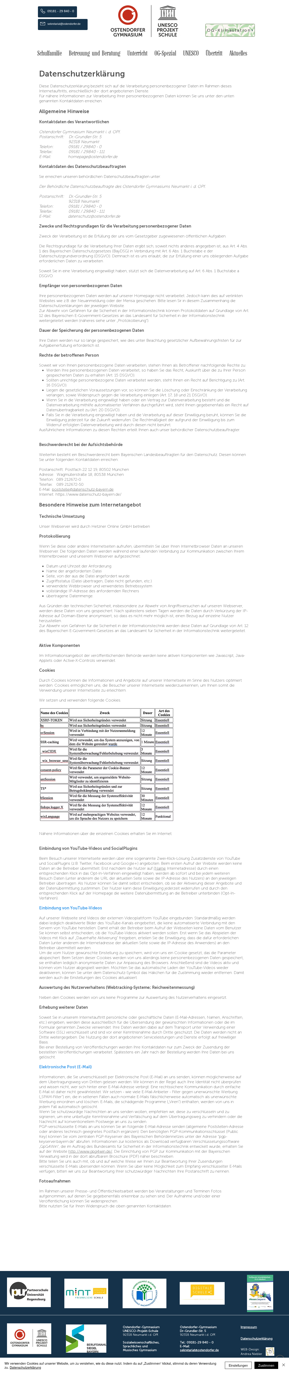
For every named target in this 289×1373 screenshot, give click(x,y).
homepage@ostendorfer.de (92, 156)
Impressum (249, 1327)
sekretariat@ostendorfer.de (199, 1350)
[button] (49, 53)
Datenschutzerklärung (257, 1338)
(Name (160, 868)
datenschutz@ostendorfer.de (94, 216)
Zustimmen (266, 1365)
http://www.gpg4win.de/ (90, 1151)
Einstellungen (238, 1365)
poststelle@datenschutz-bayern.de (83, 489)
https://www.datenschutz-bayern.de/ (88, 494)
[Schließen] (283, 1365)
